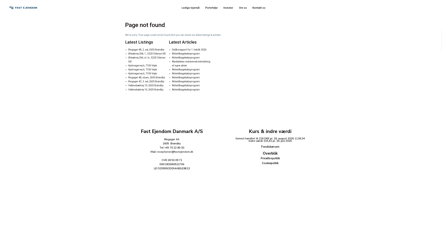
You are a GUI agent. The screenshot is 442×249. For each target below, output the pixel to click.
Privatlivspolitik (270, 158)
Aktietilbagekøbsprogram (186, 53)
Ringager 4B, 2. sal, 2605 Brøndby (146, 49)
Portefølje (211, 7)
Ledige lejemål (191, 7)
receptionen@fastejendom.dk (175, 152)
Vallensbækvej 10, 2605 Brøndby (146, 85)
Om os (243, 7)
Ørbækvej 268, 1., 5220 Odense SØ (147, 53)
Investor (228, 7)
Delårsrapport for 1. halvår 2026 (189, 49)
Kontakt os (258, 7)
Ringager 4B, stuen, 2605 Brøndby (146, 77)
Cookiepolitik (270, 163)
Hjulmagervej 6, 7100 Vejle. (142, 65)
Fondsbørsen (270, 147)
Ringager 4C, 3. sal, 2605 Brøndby (146, 81)
